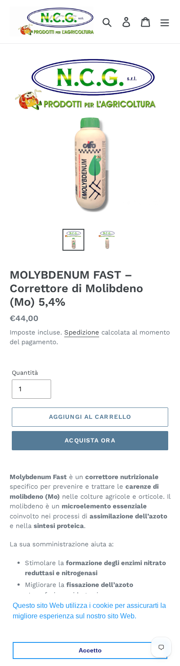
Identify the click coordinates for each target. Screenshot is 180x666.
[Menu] (164, 21)
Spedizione (81, 332)
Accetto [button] (90, 650)
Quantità (25, 372)
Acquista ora (90, 440)
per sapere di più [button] (40, 627)
